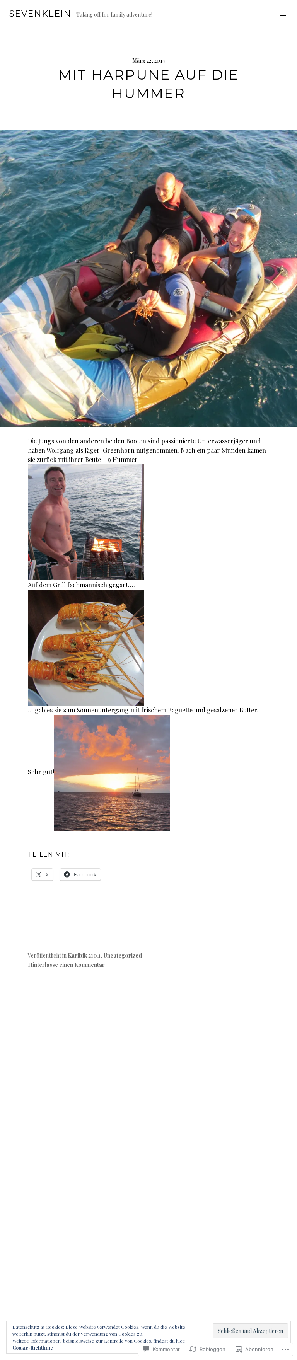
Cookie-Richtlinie (32, 1348)
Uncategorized (123, 955)
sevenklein (40, 14)
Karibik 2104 (84, 955)
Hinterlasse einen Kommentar (66, 964)
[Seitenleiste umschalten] (283, 14)
